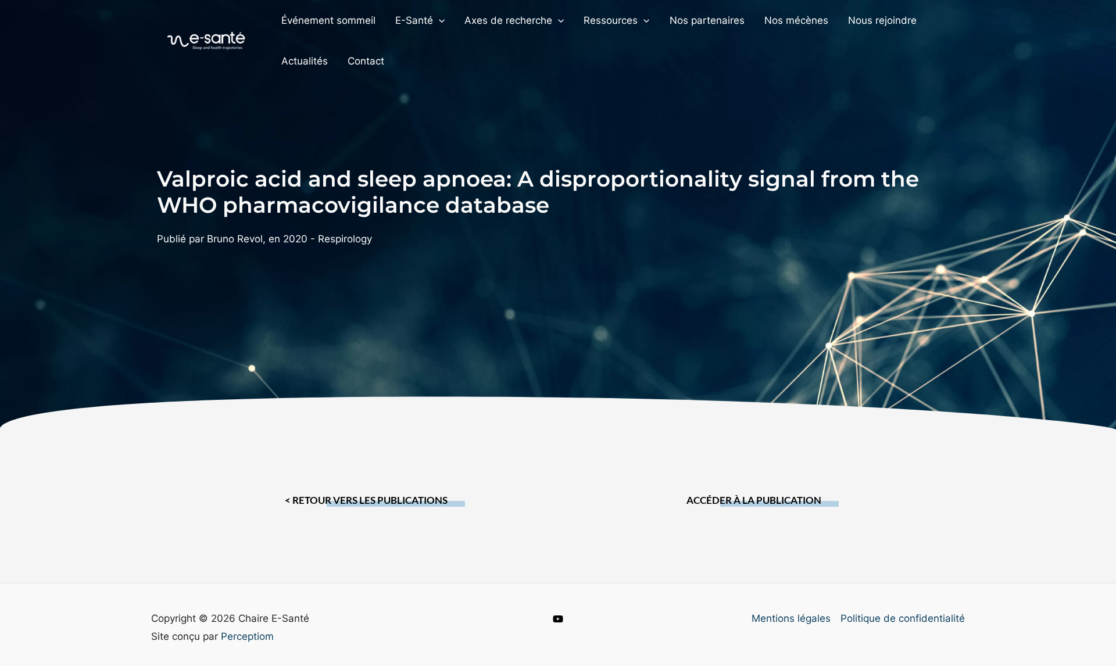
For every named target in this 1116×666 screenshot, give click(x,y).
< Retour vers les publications (366, 500)
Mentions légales (791, 618)
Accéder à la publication (753, 500)
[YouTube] (558, 619)
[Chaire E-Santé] (206, 40)
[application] (439, 20)
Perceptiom (247, 636)
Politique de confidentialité (902, 618)
